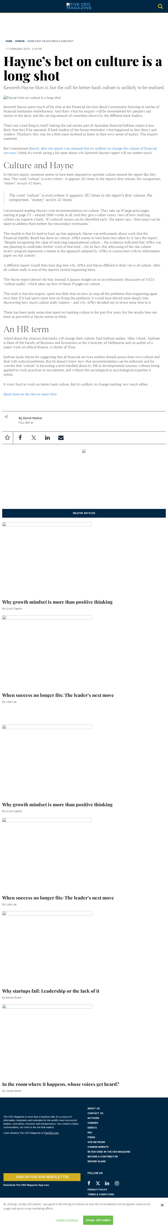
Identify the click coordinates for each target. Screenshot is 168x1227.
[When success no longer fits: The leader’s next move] (47, 651)
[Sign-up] (60, 438)
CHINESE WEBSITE (98, 1147)
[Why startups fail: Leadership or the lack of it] (47, 947)
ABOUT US (94, 1108)
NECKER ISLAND (97, 1161)
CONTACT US (95, 1113)
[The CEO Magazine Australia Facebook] (91, 1184)
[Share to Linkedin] (47, 438)
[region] (39, 27)
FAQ (90, 1132)
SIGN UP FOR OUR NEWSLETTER (42, 1177)
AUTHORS (93, 1118)
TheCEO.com (51, 1133)
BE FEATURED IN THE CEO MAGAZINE (109, 1151)
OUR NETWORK (96, 1142)
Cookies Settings (67, 1220)
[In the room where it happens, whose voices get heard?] (47, 1040)
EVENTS (92, 1127)
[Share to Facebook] (20, 438)
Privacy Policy (97, 1189)
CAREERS (93, 1123)
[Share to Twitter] (33, 438)
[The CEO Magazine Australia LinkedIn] (110, 1184)
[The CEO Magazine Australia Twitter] (100, 1184)
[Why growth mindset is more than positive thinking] (47, 558)
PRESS (91, 1137)
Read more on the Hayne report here (30, 394)
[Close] (162, 1205)
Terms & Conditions (101, 1194)
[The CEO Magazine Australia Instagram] (120, 1184)
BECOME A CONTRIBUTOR (103, 1156)
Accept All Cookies (98, 1220)
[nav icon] (6, 6)
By (12, 608)
